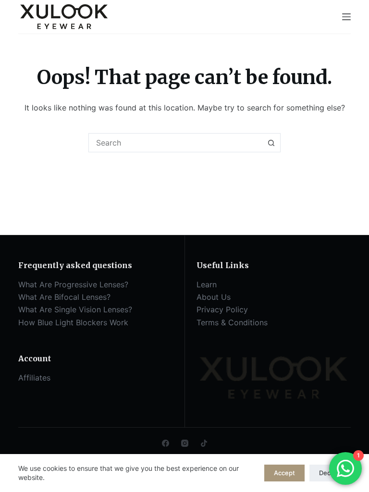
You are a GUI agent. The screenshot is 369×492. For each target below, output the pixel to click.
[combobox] (175, 142)
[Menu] (346, 16)
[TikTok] (204, 443)
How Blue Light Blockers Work (73, 322)
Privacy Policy (222, 309)
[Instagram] (184, 443)
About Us (214, 297)
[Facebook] (165, 443)
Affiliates (34, 377)
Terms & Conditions (232, 322)
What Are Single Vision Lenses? (75, 309)
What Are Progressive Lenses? (73, 284)
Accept (284, 473)
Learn (207, 284)
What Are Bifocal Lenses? (64, 297)
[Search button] (271, 143)
